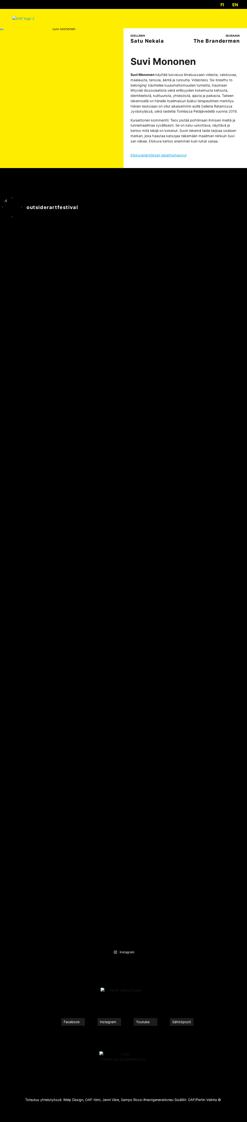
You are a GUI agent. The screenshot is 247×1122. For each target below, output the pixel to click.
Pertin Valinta (206, 1100)
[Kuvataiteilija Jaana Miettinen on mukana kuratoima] (31, 613)
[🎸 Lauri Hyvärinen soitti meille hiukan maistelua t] (93, 401)
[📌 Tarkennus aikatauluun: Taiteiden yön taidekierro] (215, 763)
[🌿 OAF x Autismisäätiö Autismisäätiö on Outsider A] (31, 398)
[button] (231, 18)
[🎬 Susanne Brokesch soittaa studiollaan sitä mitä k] (154, 716)
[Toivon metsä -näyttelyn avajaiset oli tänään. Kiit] (154, 249)
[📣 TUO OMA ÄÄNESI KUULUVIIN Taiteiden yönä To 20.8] (215, 341)
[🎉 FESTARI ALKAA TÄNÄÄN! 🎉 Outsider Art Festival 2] (93, 760)
